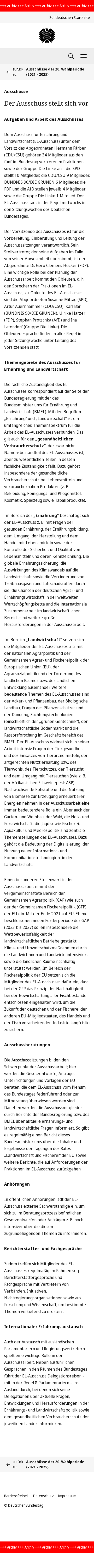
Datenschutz (43, 1495)
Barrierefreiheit (16, 1495)
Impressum (67, 1495)
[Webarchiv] (47, 35)
